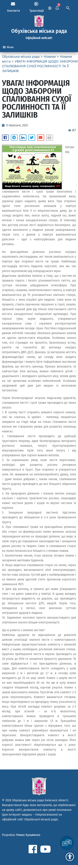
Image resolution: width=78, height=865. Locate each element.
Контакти (13, 11)
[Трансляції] (36, 4)
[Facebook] (33, 849)
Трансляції (36, 11)
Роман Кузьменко (28, 835)
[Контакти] (13, 4)
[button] (5, 138)
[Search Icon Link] (68, 8)
